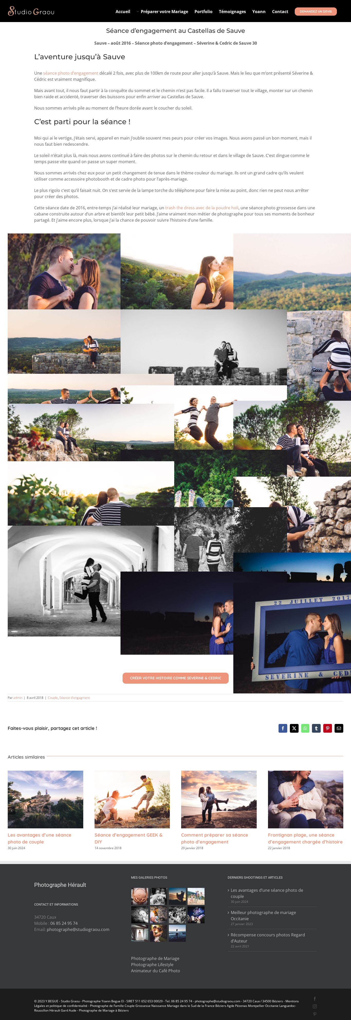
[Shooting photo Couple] (159, 915)
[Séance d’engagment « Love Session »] (177, 896)
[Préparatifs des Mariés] (140, 933)
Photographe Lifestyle (152, 964)
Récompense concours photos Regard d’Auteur (268, 938)
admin (17, 697)
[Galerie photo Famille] (196, 896)
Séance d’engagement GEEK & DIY (132, 799)
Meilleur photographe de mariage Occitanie (263, 915)
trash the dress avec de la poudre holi (201, 208)
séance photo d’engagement (70, 73)
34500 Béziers (272, 1001)
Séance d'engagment (74, 697)
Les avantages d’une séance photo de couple (45, 799)
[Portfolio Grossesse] (140, 896)
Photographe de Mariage (155, 958)
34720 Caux (251, 1001)
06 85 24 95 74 (64, 923)
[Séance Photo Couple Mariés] (159, 933)
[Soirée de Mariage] (196, 915)
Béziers (220, 1006)
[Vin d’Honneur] (177, 915)
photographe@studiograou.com (78, 929)
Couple (53, 697)
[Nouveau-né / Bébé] (140, 915)
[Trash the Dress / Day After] (177, 933)
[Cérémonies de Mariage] (159, 896)
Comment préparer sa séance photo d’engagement (219, 799)
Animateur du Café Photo (155, 971)
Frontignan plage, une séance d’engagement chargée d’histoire (305, 799)
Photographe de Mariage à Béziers (104, 1010)
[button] (11, 811)
